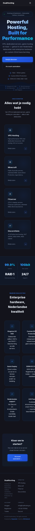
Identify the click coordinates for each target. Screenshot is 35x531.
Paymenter (14, 519)
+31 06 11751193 (22, 508)
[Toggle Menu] (30, 3)
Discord (20, 511)
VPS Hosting (21, 483)
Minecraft (21, 486)
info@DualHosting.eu (24, 505)
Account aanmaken (13, 66)
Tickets (6, 511)
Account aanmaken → (17, 458)
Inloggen (7, 505)
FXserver (20, 489)
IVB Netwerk (26, 519)
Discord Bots (22, 492)
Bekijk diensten (11, 59)
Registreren (7, 508)
